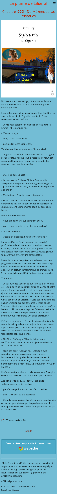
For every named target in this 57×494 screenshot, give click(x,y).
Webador (16, 490)
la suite (28, 430)
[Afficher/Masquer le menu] (54, 3)
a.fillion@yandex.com (11, 481)
